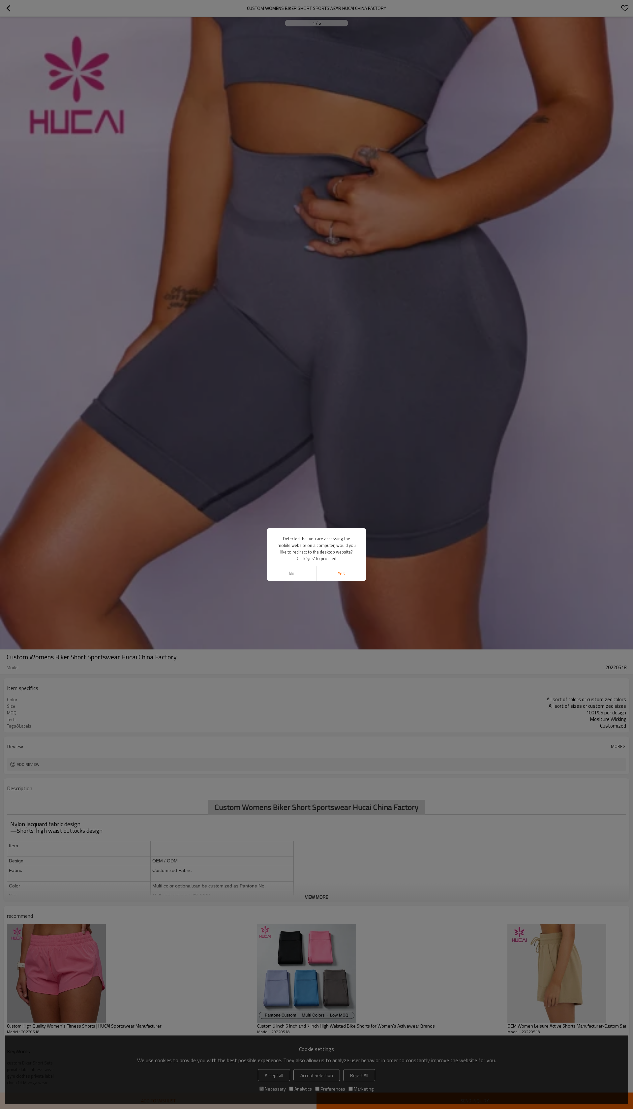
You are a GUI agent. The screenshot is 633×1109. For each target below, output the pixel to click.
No (291, 573)
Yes (341, 573)
